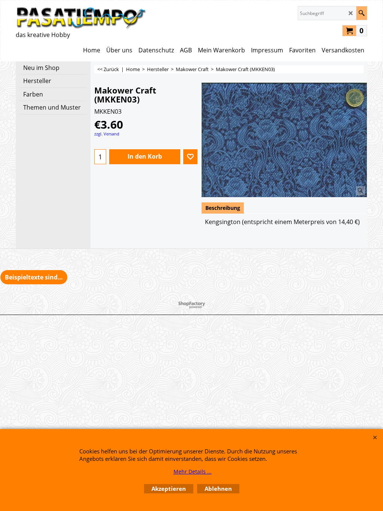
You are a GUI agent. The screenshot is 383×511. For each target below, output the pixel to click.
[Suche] (361, 13)
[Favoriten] (190, 157)
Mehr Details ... (193, 471)
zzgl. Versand (106, 134)
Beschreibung (222, 207)
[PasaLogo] (81, 18)
